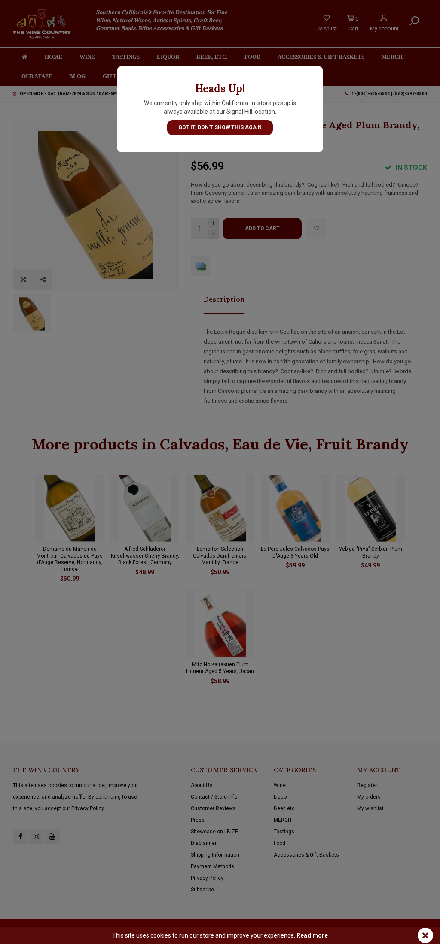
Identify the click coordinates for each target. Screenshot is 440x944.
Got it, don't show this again (220, 127)
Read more (312, 935)
